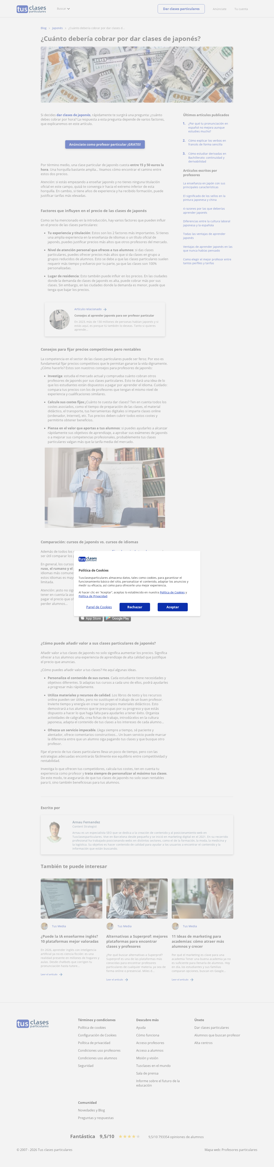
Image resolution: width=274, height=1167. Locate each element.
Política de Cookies (172, 592)
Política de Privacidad (93, 596)
